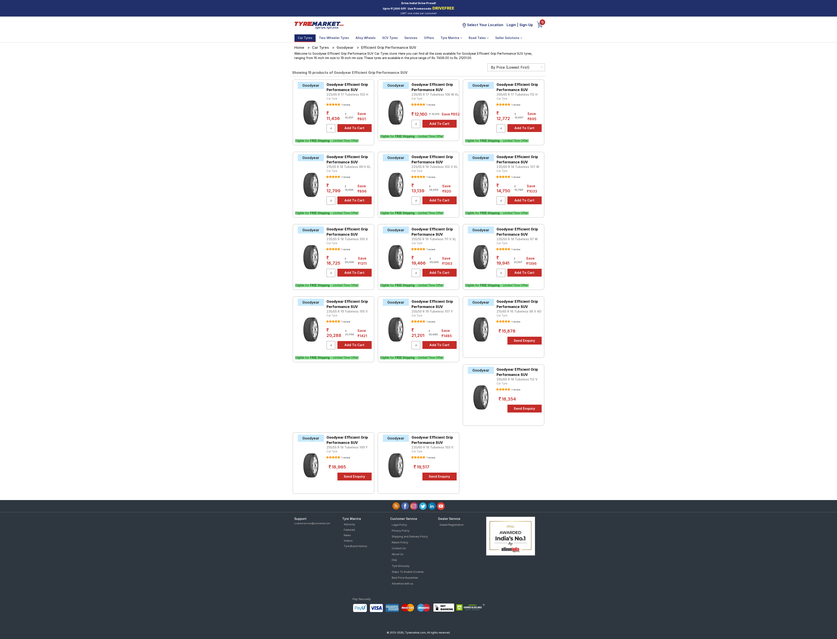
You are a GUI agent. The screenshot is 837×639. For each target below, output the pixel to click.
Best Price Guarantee (405, 577)
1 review (345, 104)
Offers (429, 38)
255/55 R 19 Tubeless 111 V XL (434, 239)
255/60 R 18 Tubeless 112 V (517, 379)
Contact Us (399, 548)
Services (410, 38)
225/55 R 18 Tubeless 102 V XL (435, 167)
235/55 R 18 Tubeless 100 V (347, 239)
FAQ (394, 560)
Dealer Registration (452, 524)
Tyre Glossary (400, 566)
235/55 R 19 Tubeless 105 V (347, 311)
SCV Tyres (390, 38)
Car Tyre (332, 98)
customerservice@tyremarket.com (312, 523)
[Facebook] (405, 506)
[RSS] (396, 506)
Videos (348, 540)
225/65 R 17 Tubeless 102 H (347, 94)
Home (299, 47)
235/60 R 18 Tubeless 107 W (518, 167)
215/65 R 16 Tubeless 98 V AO (519, 311)
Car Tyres (305, 38)
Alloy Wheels (366, 38)
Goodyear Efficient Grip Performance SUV (347, 87)
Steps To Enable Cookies (408, 571)
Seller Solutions (507, 38)
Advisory (349, 524)
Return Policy (400, 542)
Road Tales (478, 38)
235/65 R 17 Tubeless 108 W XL (435, 94)
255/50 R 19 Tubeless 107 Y (432, 311)
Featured (349, 529)
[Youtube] (441, 506)
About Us (397, 554)
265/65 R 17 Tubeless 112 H (517, 94)
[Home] (319, 25)
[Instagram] (414, 506)
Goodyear (345, 47)
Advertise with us (402, 583)
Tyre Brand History (355, 546)
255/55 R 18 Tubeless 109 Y (347, 447)
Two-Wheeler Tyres (334, 38)
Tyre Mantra (450, 38)
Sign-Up (526, 25)
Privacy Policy (401, 530)
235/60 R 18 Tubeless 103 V (432, 447)
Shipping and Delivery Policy (410, 536)
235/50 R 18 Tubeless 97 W (517, 239)
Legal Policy (399, 524)
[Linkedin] (432, 506)
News (347, 535)
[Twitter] (423, 506)
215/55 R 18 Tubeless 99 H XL (349, 167)
